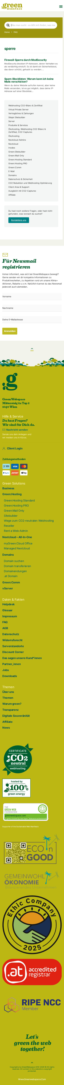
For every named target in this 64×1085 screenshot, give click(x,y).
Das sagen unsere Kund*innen (22, 658)
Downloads (9, 676)
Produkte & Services (18, 125)
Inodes (11, 147)
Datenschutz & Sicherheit (20, 179)
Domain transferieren (17, 566)
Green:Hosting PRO (17, 163)
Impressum (9, 616)
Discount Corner (13, 652)
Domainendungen (15, 571)
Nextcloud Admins (17, 140)
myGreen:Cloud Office (18, 543)
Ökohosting (13, 136)
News (6, 727)
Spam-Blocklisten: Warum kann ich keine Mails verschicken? (29, 80)
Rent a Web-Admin (16, 530)
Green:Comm (14, 167)
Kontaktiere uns (18, 220)
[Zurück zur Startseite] (12, 6)
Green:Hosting (11, 494)
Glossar (7, 610)
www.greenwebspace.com (32, 1079)
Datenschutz (10, 634)
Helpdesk (8, 604)
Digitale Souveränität (16, 715)
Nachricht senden (17, 429)
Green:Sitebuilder (16, 151)
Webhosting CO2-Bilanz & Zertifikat (25, 105)
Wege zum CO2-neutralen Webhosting (29, 520)
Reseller (9, 525)
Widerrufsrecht (12, 640)
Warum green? (11, 703)
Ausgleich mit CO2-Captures (22, 191)
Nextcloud (13, 144)
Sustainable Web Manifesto (27, 826)
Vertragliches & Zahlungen (21, 113)
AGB (5, 628)
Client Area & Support (18, 187)
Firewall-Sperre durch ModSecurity (25, 59)
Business (8, 488)
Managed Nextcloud (17, 548)
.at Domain (10, 576)
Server (11, 121)
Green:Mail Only (16, 155)
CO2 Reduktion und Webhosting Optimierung (30, 183)
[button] (60, 6)
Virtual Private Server (18, 109)
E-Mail (11, 171)
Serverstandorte (13, 646)
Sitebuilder (11, 515)
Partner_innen (11, 664)
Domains (12, 175)
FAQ (5, 622)
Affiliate (12, 195)
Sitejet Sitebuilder (16, 117)
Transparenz (10, 709)
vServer (7, 588)
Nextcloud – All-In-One (17, 537)
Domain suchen (14, 561)
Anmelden (10, 331)
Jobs (5, 670)
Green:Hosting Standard (20, 159)
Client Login (15, 448)
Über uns (8, 692)
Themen (7, 697)
